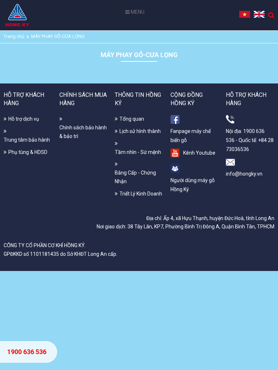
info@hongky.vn (244, 174)
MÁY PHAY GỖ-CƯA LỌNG (58, 36)
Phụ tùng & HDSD (27, 152)
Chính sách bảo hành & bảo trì (83, 132)
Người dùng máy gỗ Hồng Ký (192, 184)
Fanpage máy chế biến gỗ (190, 135)
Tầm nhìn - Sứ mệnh (138, 152)
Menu (137, 12)
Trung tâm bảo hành (27, 140)
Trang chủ (14, 36)
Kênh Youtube (199, 153)
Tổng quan (131, 119)
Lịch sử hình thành (140, 131)
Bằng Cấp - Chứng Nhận (135, 177)
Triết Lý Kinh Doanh (140, 194)
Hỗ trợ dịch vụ (23, 119)
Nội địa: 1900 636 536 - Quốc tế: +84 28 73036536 (250, 140)
